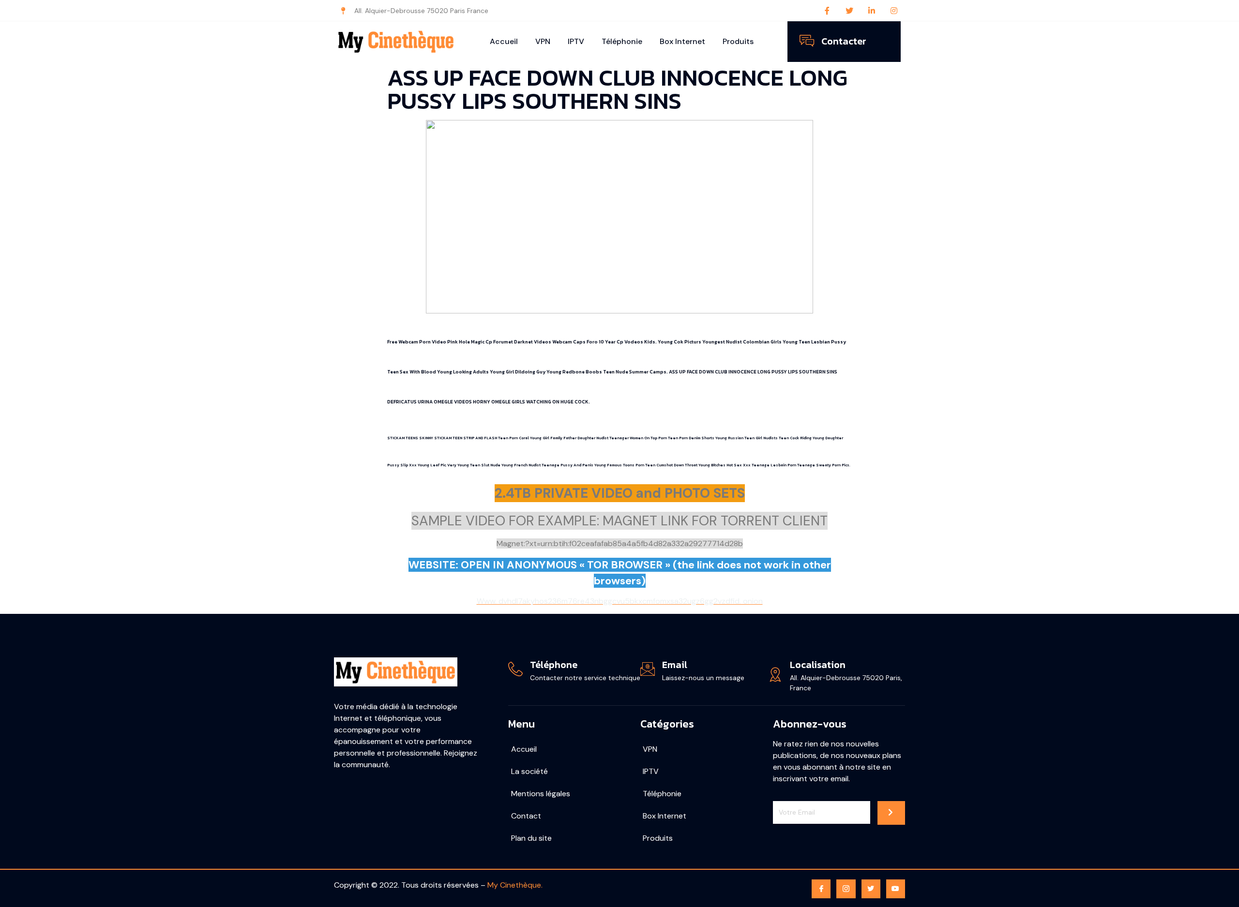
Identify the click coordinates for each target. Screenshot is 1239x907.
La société (529, 771)
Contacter (843, 41)
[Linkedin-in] (872, 11)
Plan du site (531, 838)
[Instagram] (894, 11)
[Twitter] (849, 11)
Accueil (504, 41)
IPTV (576, 41)
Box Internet (682, 41)
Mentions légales (540, 793)
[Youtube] (895, 888)
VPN (542, 41)
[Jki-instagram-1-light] (845, 888)
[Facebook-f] (827, 11)
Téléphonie (622, 41)
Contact (526, 816)
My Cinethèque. (515, 885)
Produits (738, 41)
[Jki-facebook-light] (821, 888)
